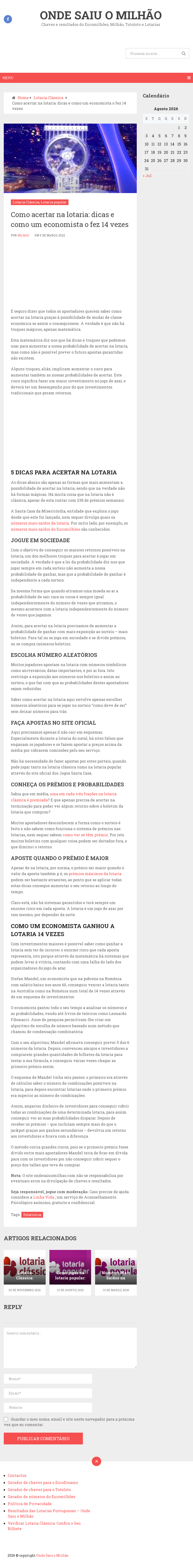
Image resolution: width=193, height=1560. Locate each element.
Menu (8, 78)
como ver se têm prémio (85, 834)
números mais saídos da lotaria (40, 523)
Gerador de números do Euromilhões (41, 1496)
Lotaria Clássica (26, 202)
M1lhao (23, 235)
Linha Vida (44, 1197)
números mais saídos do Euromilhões (45, 529)
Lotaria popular (54, 202)
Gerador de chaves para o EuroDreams (43, 1482)
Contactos (17, 1475)
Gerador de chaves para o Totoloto (39, 1489)
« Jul (147, 175)
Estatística (32, 1214)
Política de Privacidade (30, 1503)
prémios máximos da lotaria (95, 873)
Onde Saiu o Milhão (101, 15)
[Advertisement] (70, 273)
